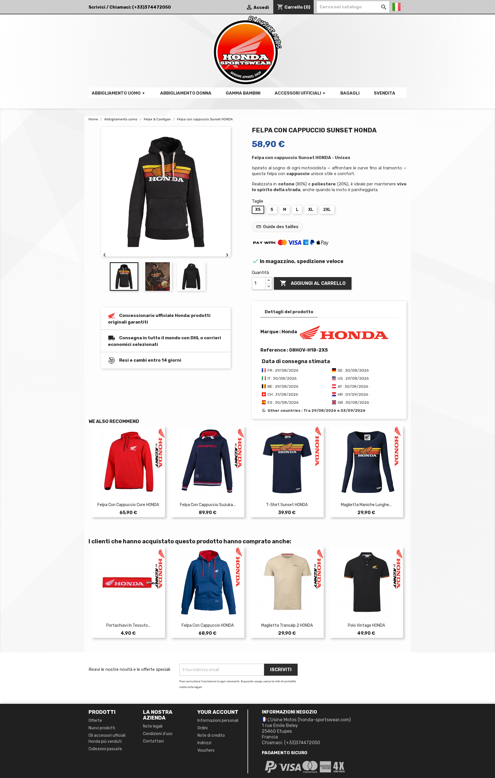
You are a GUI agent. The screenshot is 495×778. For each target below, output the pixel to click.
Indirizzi (204, 742)
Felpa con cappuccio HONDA (208, 625)
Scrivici (97, 7)
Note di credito (211, 735)
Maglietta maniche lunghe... (366, 504)
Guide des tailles (277, 226)
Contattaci (153, 741)
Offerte (95, 720)
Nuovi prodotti (102, 728)
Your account (217, 712)
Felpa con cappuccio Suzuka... (207, 504)
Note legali (152, 726)
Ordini (202, 728)
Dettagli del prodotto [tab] (289, 311)
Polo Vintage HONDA (366, 625)
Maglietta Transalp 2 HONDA (287, 625)
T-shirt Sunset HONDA (287, 504)
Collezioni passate (105, 748)
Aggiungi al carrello (312, 283)
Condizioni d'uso (157, 733)
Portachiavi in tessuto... (128, 625)
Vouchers (206, 750)
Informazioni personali (217, 720)
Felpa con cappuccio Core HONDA (128, 504)
